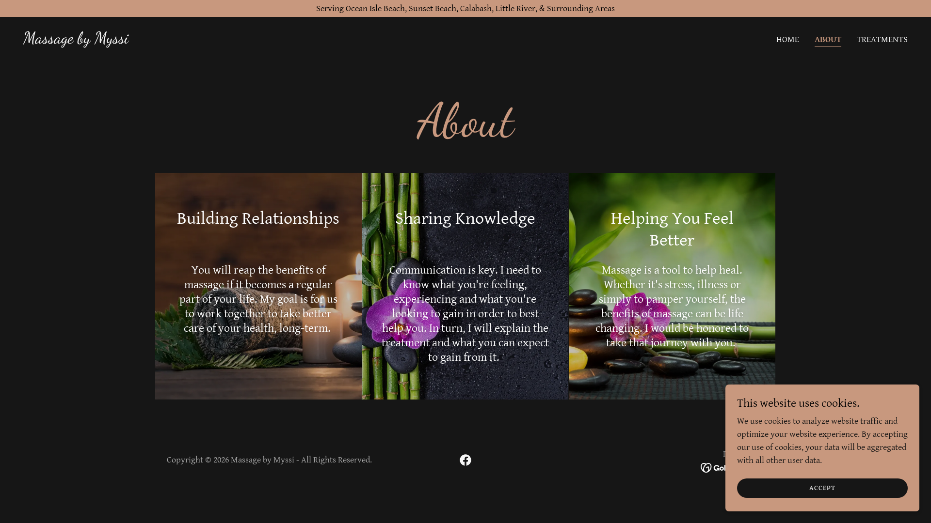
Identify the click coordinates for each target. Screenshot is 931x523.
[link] (75, 40)
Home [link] (787, 39)
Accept (822, 488)
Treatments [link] (882, 39)
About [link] (828, 39)
